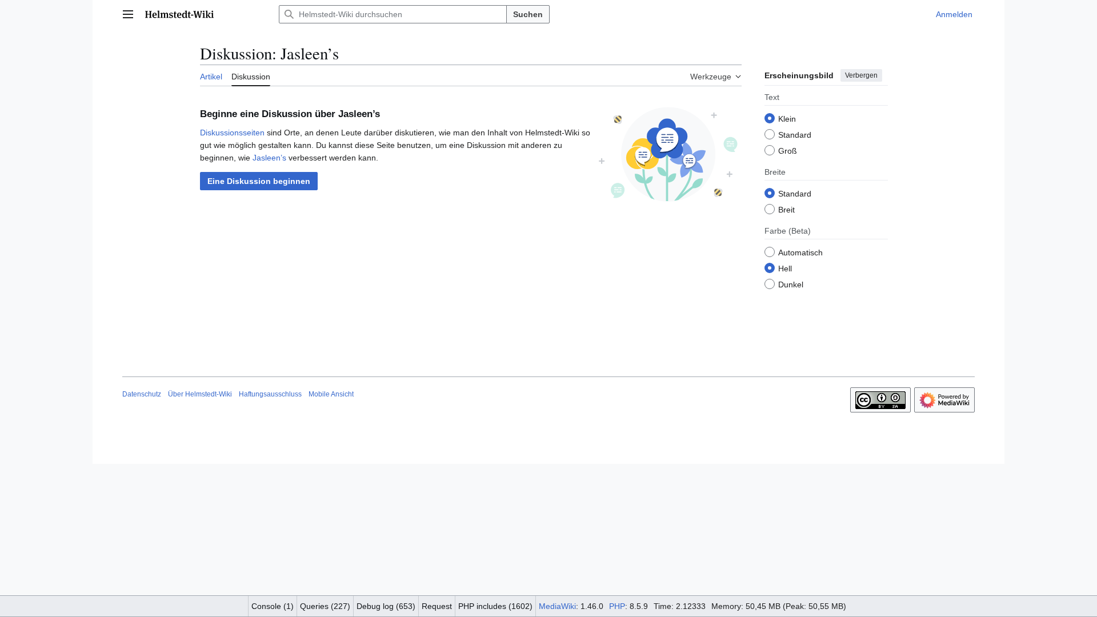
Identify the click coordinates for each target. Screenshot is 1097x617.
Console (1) (272, 606)
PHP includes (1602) (495, 606)
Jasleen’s (269, 157)
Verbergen (861, 75)
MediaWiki (557, 606)
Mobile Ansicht (331, 394)
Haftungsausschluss (270, 394)
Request (437, 606)
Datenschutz (141, 394)
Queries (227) (325, 606)
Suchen (528, 14)
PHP (617, 606)
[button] (128, 14)
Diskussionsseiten (232, 132)
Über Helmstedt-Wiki (200, 394)
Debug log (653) (386, 606)
